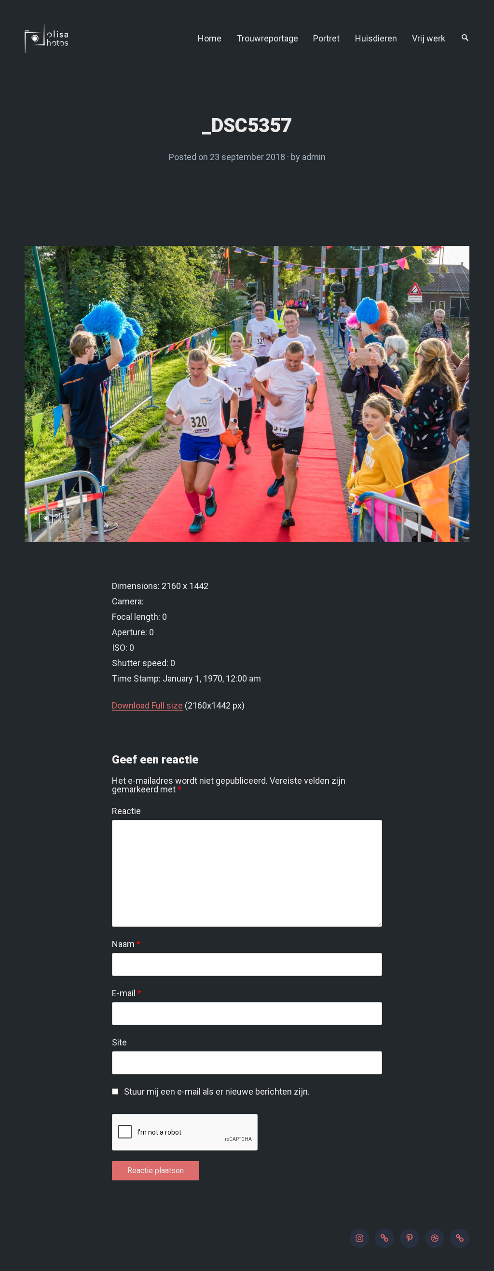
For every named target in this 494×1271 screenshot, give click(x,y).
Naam (126, 944)
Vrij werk (428, 38)
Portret (326, 38)
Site (119, 1042)
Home (209, 38)
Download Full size (147, 705)
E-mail (126, 993)
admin (314, 157)
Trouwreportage (267, 38)
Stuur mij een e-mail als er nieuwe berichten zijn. (217, 1091)
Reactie (126, 811)
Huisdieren (376, 38)
